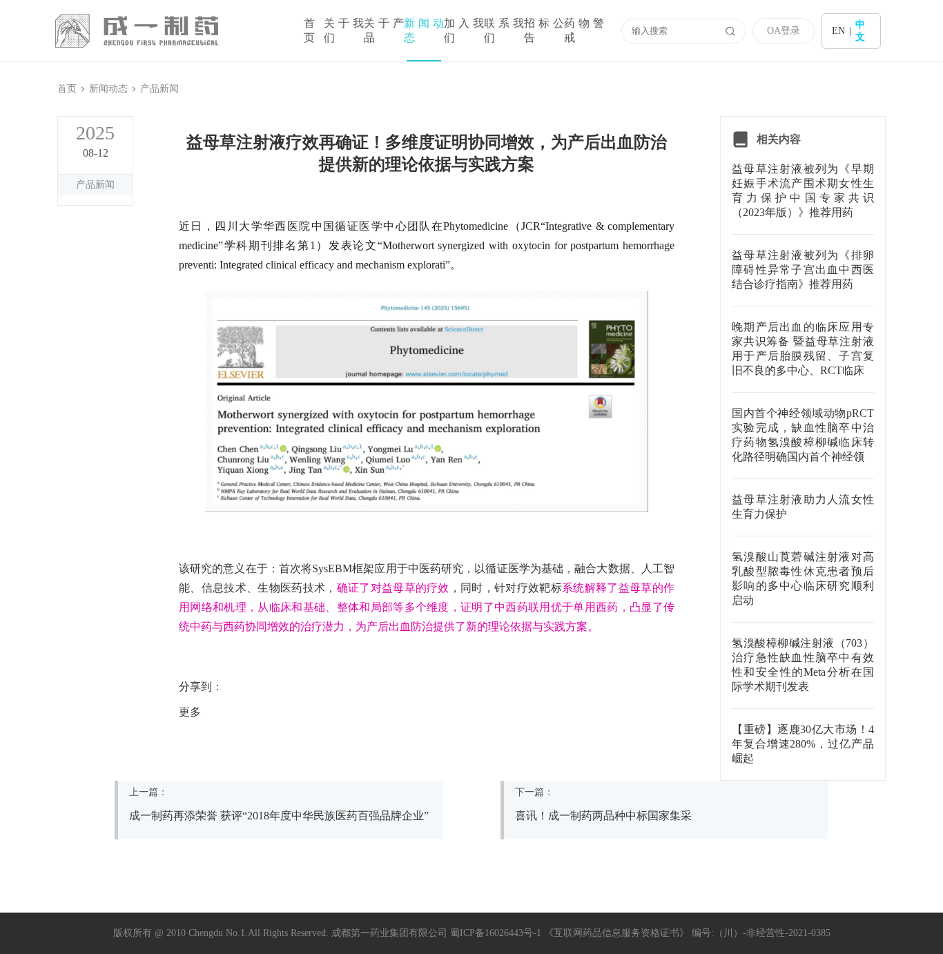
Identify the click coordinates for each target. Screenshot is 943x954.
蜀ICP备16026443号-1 (495, 933)
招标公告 (544, 30)
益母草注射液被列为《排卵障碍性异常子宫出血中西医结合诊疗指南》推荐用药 (803, 269)
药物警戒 (584, 30)
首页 (309, 30)
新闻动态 (424, 30)
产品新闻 (159, 89)
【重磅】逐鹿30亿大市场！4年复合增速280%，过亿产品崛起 (803, 743)
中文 (860, 30)
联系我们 (504, 30)
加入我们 (464, 30)
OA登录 (783, 31)
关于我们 (344, 30)
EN (838, 31)
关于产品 (384, 30)
